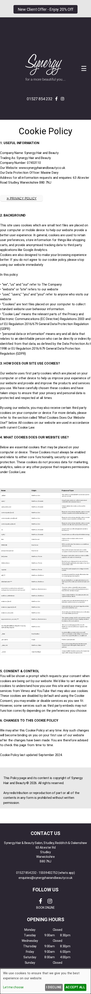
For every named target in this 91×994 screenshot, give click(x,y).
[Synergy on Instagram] (62, 98)
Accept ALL (75, 987)
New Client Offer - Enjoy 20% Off (45, 9)
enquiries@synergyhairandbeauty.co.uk (45, 878)
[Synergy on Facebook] (56, 98)
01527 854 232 (39, 99)
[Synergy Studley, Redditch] (45, 81)
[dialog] (45, 981)
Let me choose (13, 987)
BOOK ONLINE (45, 907)
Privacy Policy (21, 198)
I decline (53, 987)
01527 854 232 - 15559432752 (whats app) (45, 872)
